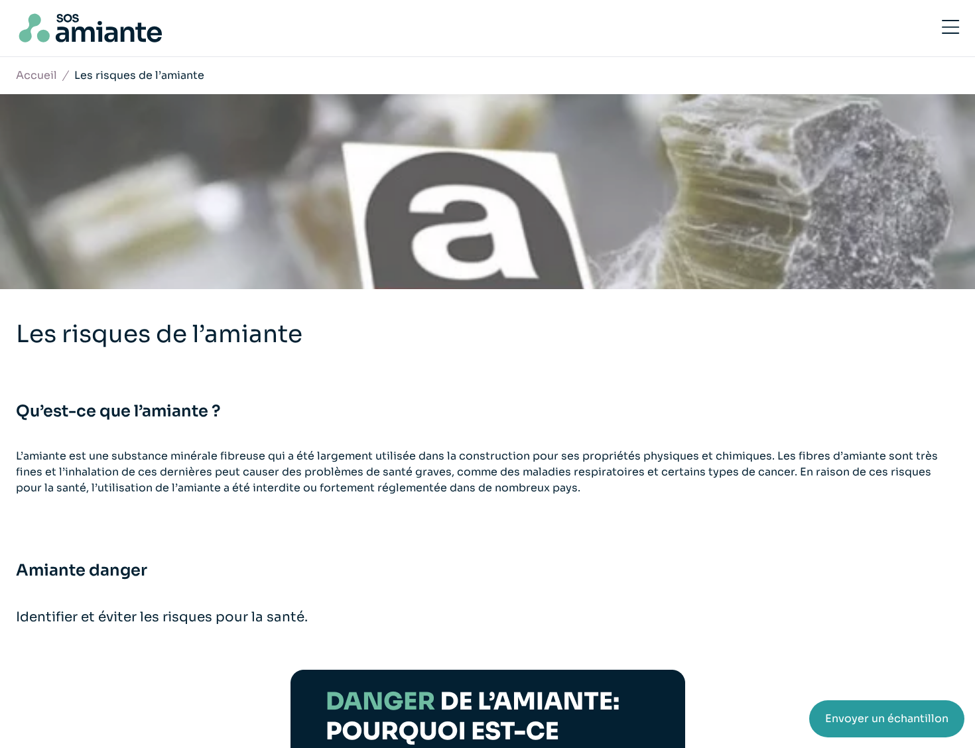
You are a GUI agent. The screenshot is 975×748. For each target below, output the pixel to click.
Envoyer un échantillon (886, 718)
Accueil (36, 75)
